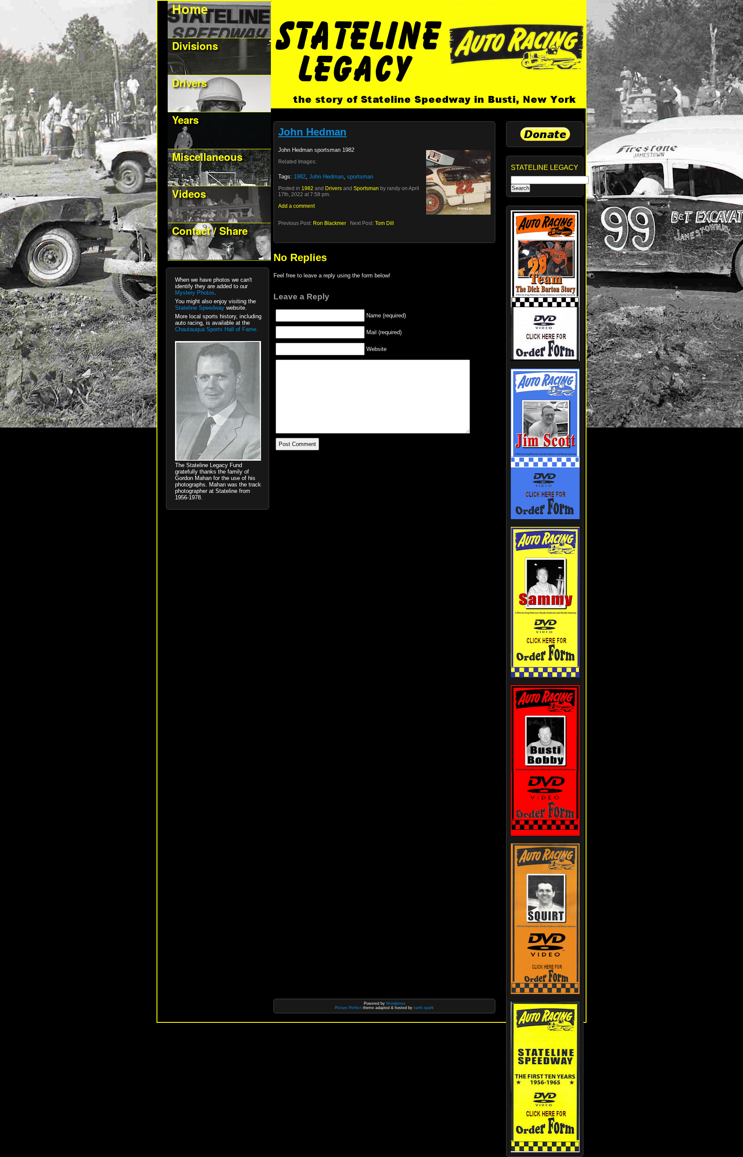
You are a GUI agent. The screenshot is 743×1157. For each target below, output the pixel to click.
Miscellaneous (207, 156)
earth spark (424, 1008)
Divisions (195, 45)
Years (185, 119)
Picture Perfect (348, 1008)
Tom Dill (384, 223)
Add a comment (296, 206)
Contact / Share (210, 230)
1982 (300, 176)
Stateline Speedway (199, 308)
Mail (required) (384, 332)
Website (376, 349)
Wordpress (395, 1003)
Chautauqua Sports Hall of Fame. (216, 329)
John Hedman (312, 132)
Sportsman (366, 188)
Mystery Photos (195, 292)
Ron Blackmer (329, 223)
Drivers (189, 82)
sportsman (360, 176)
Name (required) (386, 315)
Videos (189, 193)
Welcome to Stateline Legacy (220, 19)
